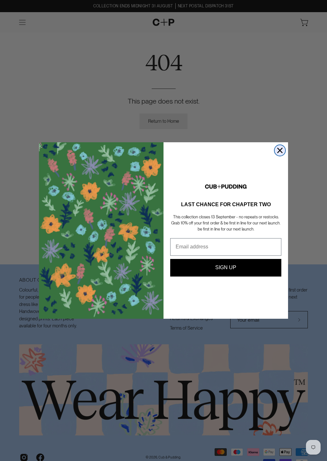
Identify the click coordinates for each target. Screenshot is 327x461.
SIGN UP (225, 267)
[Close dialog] (279, 150)
